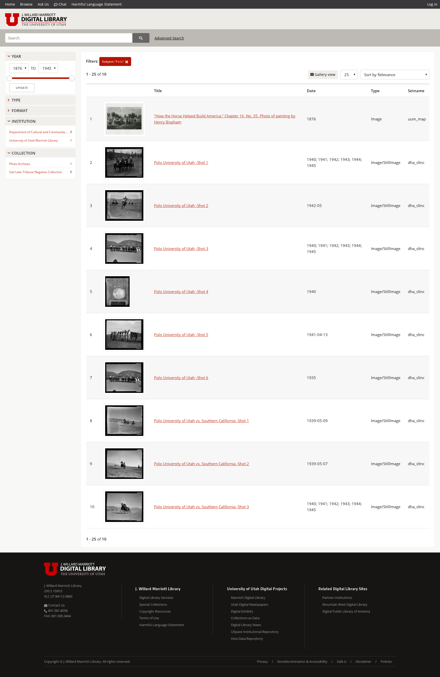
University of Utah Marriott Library (33, 140)
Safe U (341, 661)
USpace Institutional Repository (255, 631)
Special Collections (153, 604)
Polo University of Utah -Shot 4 (181, 291)
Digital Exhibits (242, 611)
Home (10, 4)
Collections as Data (245, 618)
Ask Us (43, 4)
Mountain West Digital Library (344, 604)
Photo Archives (19, 164)
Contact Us (56, 605)
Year (16, 56)
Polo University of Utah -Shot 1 (181, 162)
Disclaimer (363, 661)
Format (20, 110)
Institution (24, 121)
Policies (386, 661)
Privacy (262, 661)
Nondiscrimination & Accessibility (302, 661)
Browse (26, 4)
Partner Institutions (337, 597)
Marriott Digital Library (248, 597)
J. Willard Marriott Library (63, 585)
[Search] (140, 38)
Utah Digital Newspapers (249, 604)
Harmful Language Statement (97, 4)
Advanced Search (169, 38)
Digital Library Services (156, 597)
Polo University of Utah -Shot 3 (181, 248)
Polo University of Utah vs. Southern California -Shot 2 (201, 463)
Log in (432, 4)
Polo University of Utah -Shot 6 (181, 377)
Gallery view (324, 74)
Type (16, 100)
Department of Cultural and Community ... (38, 132)
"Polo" (113, 61)
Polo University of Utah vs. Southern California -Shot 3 (201, 506)
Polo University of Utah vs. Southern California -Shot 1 (201, 420)
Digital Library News (246, 625)
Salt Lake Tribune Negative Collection (35, 172)
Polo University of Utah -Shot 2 (181, 205)
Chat (62, 4)
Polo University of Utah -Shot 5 (181, 334)
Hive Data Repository (247, 638)
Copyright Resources (155, 611)
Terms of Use (149, 618)
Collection (23, 153)
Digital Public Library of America (346, 611)
